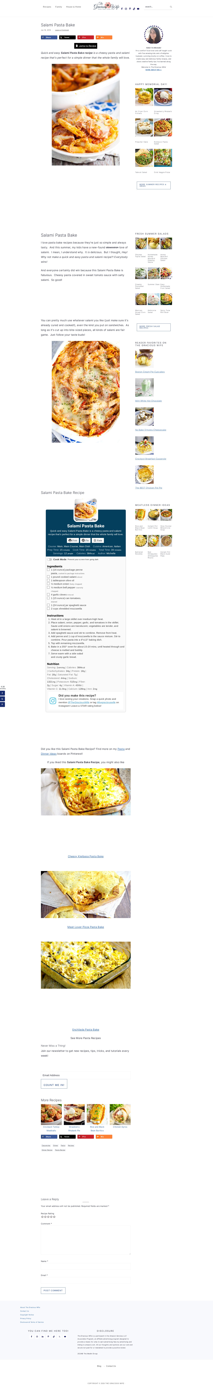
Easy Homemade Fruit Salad (165, 286)
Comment (46, 1223)
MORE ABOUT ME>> (154, 70)
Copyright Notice (27, 1315)
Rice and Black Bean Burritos (140, 528)
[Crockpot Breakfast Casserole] (153, 446)
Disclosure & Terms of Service (32, 1322)
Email (44, 1275)
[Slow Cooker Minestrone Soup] (166, 515)
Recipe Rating (47, 1213)
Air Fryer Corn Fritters (141, 112)
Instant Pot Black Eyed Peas (165, 554)
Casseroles (46, 1145)
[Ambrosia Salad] (154, 299)
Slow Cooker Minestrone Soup (166, 528)
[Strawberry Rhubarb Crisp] (163, 97)
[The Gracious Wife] (106, 8)
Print (74, 540)
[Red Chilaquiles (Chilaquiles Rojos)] (154, 541)
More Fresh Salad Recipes (150, 327)
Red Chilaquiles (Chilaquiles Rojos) (153, 555)
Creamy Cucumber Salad (139, 286)
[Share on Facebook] (2, 693)
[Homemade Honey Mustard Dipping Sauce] (154, 244)
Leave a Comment (62, 30)
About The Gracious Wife (30, 1307)
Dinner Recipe (47, 1150)
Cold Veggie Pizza (162, 172)
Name (44, 1261)
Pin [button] (87, 540)
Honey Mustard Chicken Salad (164, 257)
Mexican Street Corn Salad (140, 312)
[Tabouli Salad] (144, 158)
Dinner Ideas (49, 753)
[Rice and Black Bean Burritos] (141, 515)
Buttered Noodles (139, 553)
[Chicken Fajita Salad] (141, 244)
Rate (99, 540)
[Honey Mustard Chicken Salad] (166, 244)
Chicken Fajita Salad (140, 255)
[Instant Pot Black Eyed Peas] (166, 541)
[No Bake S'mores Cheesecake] (153, 417)
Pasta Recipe (60, 1150)
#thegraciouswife (106, 702)
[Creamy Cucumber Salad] (141, 273)
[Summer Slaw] (154, 273)
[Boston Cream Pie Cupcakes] (153, 359)
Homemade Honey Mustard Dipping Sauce (152, 258)
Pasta (121, 748)
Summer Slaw (154, 284)
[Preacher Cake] (144, 127)
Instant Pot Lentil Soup (153, 527)
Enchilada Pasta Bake (85, 1029)
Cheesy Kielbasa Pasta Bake (86, 856)
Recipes (71, 1145)
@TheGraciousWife (78, 702)
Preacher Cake (141, 142)
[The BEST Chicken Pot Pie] (153, 475)
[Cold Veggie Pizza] (163, 158)
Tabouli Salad (141, 172)
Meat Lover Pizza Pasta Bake (85, 926)
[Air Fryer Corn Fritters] (144, 97)
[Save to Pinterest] (2, 704)
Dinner (55, 1145)
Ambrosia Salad (152, 311)
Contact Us (24, 1311)
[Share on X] (2, 698)
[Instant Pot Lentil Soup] (154, 515)
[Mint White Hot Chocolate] (153, 388)
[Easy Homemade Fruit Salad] (166, 273)
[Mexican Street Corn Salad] (141, 299)
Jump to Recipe (87, 45)
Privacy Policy (25, 1318)
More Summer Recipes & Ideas (153, 185)
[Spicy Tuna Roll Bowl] (166, 299)
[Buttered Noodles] (141, 541)
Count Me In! (54, 1085)
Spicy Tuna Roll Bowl (165, 311)
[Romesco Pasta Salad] (163, 127)
